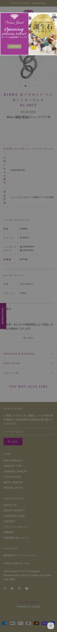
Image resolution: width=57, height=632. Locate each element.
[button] (54, 15)
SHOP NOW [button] (14, 46)
